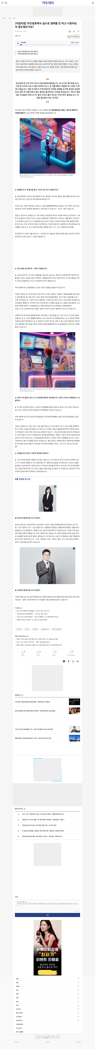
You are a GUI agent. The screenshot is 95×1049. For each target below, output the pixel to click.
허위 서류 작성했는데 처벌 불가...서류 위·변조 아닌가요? (33, 611)
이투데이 (4, 18)
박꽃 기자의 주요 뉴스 (22, 636)
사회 (10, 18)
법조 (14, 18)
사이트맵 (78, 1042)
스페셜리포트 (19, 1024)
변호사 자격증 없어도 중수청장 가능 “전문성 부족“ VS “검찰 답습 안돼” (37, 639)
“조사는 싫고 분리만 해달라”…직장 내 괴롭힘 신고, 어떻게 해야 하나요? (37, 617)
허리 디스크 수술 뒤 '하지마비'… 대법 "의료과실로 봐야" (33, 642)
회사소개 (16, 1042)
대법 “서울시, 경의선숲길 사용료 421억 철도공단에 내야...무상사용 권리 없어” (39, 645)
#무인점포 (18, 629)
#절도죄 (27, 629)
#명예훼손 (35, 629)
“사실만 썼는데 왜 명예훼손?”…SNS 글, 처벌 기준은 (31, 614)
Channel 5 (19, 1028)
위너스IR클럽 (19, 1032)
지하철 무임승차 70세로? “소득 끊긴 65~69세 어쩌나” (32, 620)
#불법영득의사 (45, 629)
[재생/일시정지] (18, 43)
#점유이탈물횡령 (56, 629)
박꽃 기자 (17, 36)
